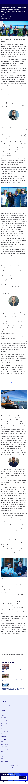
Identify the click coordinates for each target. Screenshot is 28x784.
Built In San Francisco (6, 758)
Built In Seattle (4, 761)
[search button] (22, 2)
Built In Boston (4, 744)
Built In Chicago (4, 749)
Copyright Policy (14, 769)
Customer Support (5, 731)
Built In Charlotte (5, 746)
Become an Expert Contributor (8, 725)
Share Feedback (4, 733)
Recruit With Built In (5, 723)
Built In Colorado (5, 751)
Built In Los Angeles (5, 754)
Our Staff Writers (5, 715)
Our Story (3, 710)
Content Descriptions (6, 717)
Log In (25, 1)
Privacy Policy (14, 771)
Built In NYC (4, 756)
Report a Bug (4, 736)
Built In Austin (4, 741)
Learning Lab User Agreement (14, 765)
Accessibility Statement (14, 767)
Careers (2, 712)
